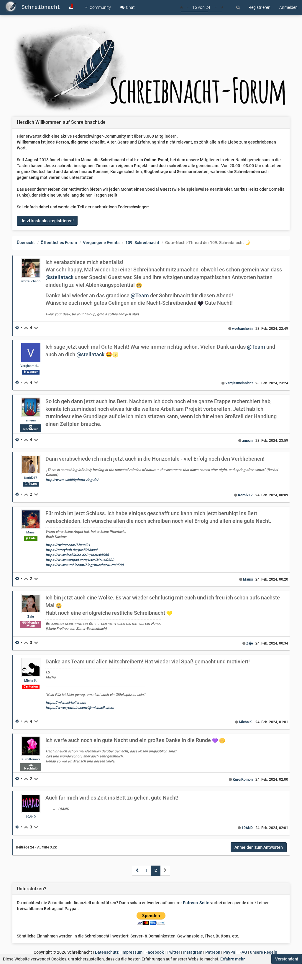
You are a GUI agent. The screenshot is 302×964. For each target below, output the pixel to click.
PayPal (230, 952)
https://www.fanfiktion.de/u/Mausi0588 (77, 555)
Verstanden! (286, 959)
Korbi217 (30, 478)
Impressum (132, 952)
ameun (31, 420)
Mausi (30, 532)
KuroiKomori (31, 759)
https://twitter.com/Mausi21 (68, 545)
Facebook (154, 952)
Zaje (30, 617)
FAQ (243, 952)
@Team (140, 295)
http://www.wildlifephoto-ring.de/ (72, 480)
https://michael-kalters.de (66, 703)
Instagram (192, 952)
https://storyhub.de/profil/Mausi (71, 550)
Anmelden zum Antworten (258, 847)
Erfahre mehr (232, 959)
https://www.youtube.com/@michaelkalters (80, 708)
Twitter (173, 952)
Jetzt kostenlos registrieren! (47, 220)
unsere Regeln (263, 952)
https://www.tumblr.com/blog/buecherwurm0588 (85, 565)
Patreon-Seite (196, 902)
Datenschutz (107, 952)
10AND (31, 817)
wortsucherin (30, 281)
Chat (130, 7)
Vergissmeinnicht (33, 366)
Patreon (212, 952)
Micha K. (30, 681)
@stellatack (59, 277)
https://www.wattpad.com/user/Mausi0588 (80, 560)
